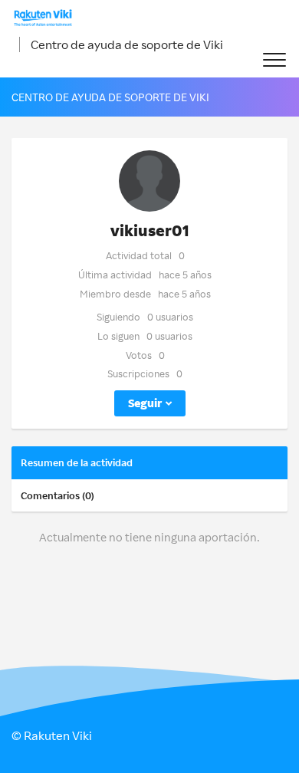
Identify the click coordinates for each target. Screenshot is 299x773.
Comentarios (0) (57, 495)
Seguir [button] (145, 403)
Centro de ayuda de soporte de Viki (127, 44)
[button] (274, 60)
